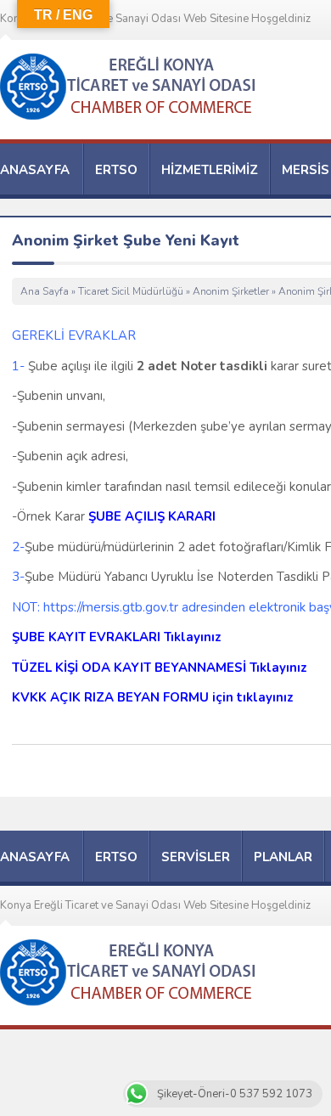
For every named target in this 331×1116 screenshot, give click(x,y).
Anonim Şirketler (231, 291)
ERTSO (116, 169)
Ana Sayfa (44, 291)
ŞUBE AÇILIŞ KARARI (152, 516)
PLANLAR (283, 856)
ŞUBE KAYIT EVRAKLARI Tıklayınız (117, 636)
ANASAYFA (35, 169)
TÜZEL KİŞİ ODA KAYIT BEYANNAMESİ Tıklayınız (159, 667)
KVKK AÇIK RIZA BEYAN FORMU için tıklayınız (153, 697)
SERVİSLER (195, 856)
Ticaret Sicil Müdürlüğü (130, 291)
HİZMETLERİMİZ (209, 169)
